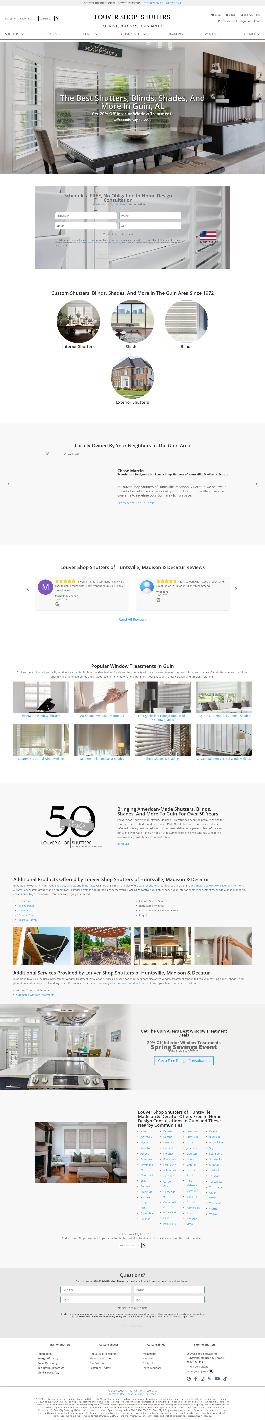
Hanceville (169, 1212)
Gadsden (168, 1176)
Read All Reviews (132, 619)
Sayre (212, 1148)
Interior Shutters (78, 346)
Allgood (144, 1142)
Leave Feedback (151, 1368)
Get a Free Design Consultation (184, 1060)
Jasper (190, 1142)
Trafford (214, 1170)
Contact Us (148, 1363)
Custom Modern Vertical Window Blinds (224, 759)
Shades (52, 34)
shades (71, 885)
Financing (175, 34)
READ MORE (124, 844)
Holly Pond (169, 1223)
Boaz (143, 1180)
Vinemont (215, 1203)
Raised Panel (26, 905)
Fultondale (169, 1170)
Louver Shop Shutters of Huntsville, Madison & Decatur (173, 469)
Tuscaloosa (216, 1181)
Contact (249, 34)
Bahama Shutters (28, 915)
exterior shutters (149, 885)
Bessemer (146, 1159)
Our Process (96, 1363)
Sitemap (151, 1394)
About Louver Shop (100, 1358)
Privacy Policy (114, 242)
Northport (192, 1191)
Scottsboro (215, 1153)
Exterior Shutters (132, 402)
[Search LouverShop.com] (144, 1245)
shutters (60, 885)
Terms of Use (117, 1394)
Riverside (214, 1137)
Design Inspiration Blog (19, 18)
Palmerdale (193, 1207)
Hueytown (192, 1131)
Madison (191, 1153)
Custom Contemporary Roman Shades (224, 716)
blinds (86, 885)
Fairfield (168, 1148)
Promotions (149, 1353)
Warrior (213, 1208)
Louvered (24, 910)
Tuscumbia (216, 1187)
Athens (144, 1153)
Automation (45, 1353)
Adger (144, 1131)
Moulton (191, 1165)
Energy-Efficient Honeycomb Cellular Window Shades (163, 718)
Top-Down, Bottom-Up (51, 1368)
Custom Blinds (156, 1344)
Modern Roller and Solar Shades (102, 759)
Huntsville (192, 1137)
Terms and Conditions (92, 242)
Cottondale (147, 1213)
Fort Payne (169, 1165)
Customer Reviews (100, 1368)
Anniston (145, 1148)
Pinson (190, 1213)
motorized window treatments (134, 983)
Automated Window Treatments (102, 716)
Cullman (145, 1219)
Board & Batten (27, 919)
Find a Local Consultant (103, 1353)
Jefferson (191, 1148)
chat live (116, 1281)
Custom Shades (108, 1344)
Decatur (168, 1131)
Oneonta (191, 1196)
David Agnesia (131, 465)
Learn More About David (132, 512)
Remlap (213, 1131)
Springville (215, 1159)
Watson (213, 1214)
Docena (167, 1137)
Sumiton (214, 1165)
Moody (190, 1159)
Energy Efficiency (48, 1358)
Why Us (211, 34)
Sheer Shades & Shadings (163, 759)
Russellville (216, 1142)
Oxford (190, 1202)
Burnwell (145, 1197)
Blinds (88, 34)
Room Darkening (48, 1363)
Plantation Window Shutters (41, 716)
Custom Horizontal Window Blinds (41, 759)
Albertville (146, 1137)
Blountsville (147, 1175)
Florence (168, 1153)
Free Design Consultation (161, 3)
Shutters (12, 34)
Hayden (168, 1218)
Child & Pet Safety (48, 1372)
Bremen (145, 1186)
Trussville (215, 1176)
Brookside (146, 1192)
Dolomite (168, 1142)
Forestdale (169, 1159)
